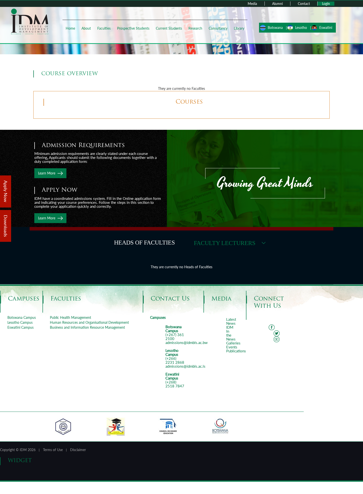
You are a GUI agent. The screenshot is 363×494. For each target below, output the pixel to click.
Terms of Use (53, 450)
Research (195, 28)
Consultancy (218, 28)
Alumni (277, 3)
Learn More (46, 173)
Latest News (231, 321)
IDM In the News (231, 333)
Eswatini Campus (20, 327)
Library (239, 28)
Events (231, 347)
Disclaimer (78, 450)
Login (326, 3)
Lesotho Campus (20, 322)
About (86, 28)
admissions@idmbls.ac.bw (186, 342)
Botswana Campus (21, 317)
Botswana (275, 27)
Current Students (169, 28)
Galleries (233, 343)
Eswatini (325, 27)
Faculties (104, 28)
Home (70, 28)
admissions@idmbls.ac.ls (185, 366)
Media (252, 3)
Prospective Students (133, 28)
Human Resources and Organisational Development (89, 322)
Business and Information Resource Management (87, 327)
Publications (236, 351)
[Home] (29, 21)
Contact (304, 3)
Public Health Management (70, 317)
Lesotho (301, 27)
